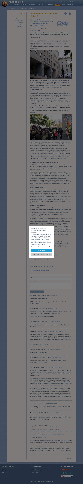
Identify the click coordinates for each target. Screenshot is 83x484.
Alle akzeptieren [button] (42, 250)
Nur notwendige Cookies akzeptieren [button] (41, 254)
